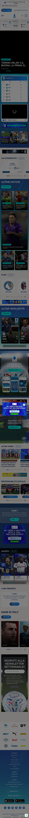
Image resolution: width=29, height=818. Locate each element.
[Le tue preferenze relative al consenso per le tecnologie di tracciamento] (26, 815)
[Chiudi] (24, 405)
